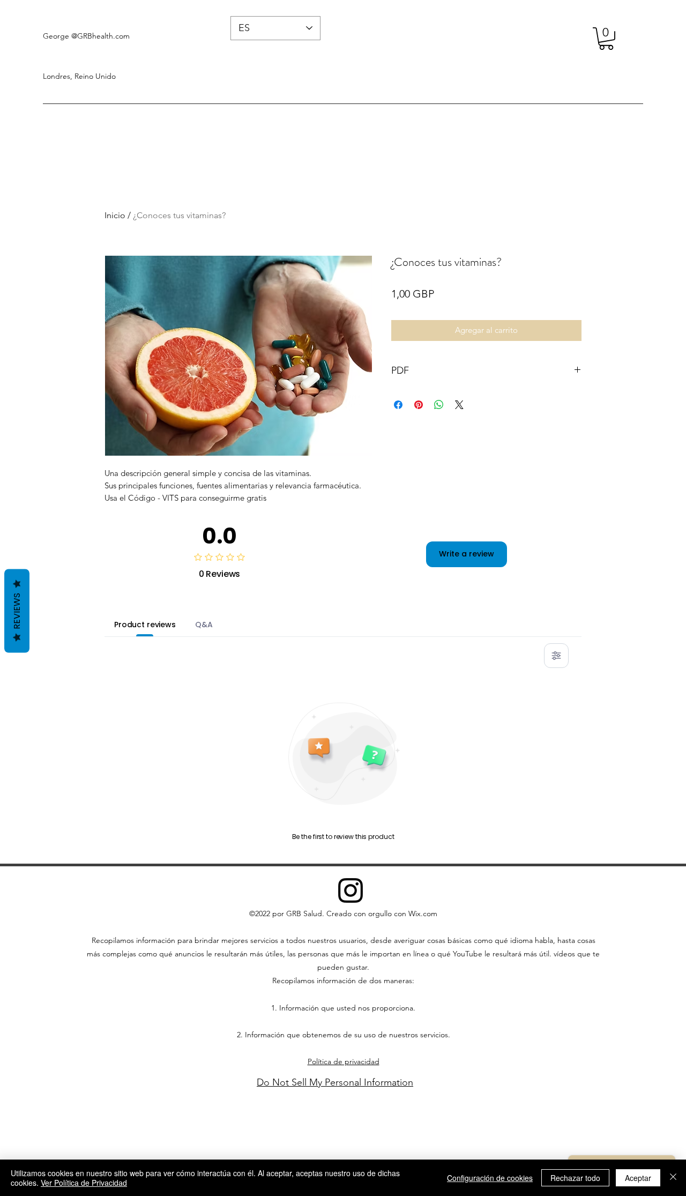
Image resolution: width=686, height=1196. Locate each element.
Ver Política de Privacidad (84, 1182)
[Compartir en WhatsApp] (439, 404)
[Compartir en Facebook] (398, 404)
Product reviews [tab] (145, 624)
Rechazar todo (575, 1177)
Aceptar (638, 1177)
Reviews (17, 610)
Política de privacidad (343, 1061)
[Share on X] (459, 404)
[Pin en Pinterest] (418, 404)
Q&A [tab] (204, 624)
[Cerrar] (673, 1177)
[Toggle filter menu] (556, 655)
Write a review (466, 553)
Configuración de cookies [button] (490, 1177)
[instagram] (350, 890)
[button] (606, 38)
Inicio (115, 215)
